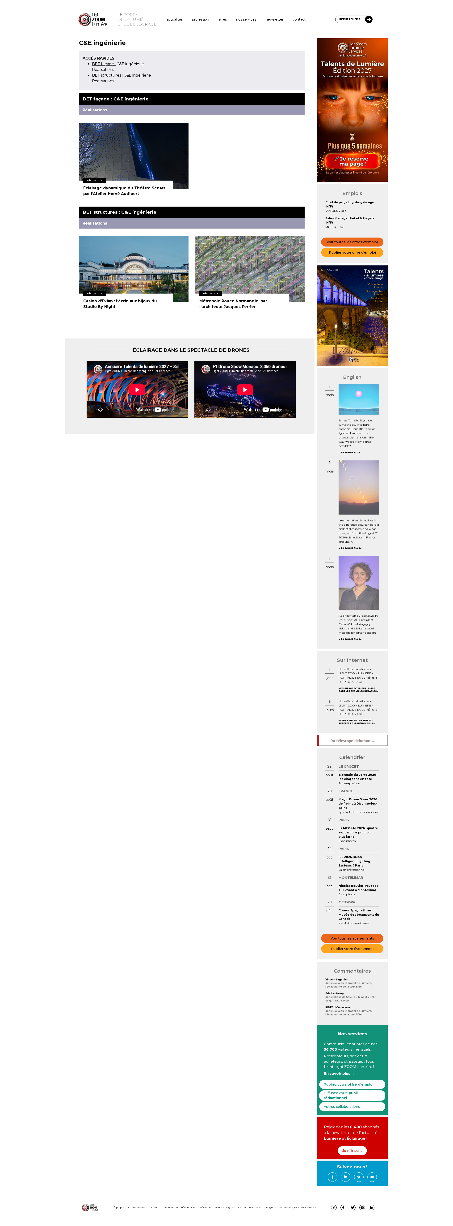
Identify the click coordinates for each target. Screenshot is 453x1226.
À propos (119, 1207)
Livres (222, 19)
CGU (154, 1207)
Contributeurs (136, 1207)
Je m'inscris (352, 1150)
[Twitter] (359, 1177)
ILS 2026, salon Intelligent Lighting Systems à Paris (354, 861)
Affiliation (205, 1207)
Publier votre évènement (352, 949)
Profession (200, 19)
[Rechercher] (369, 19)
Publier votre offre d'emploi (352, 252)
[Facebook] (332, 1177)
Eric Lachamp (334, 993)
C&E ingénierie (118, 64)
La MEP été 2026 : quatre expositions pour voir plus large (358, 832)
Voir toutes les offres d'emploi (352, 242)
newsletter (274, 19)
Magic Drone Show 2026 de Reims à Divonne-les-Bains (358, 803)
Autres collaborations (342, 1107)
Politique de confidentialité (180, 1207)
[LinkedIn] (345, 1177)
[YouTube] (372, 1177)
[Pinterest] (334, 1207)
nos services (246, 19)
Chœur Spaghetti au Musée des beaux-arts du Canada (359, 915)
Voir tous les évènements (352, 938)
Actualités (175, 19)
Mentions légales (224, 1207)
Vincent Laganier (336, 979)
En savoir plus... (351, 452)
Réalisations (103, 69)
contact (299, 19)
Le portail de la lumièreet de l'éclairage (136, 19)
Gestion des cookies (249, 1207)
